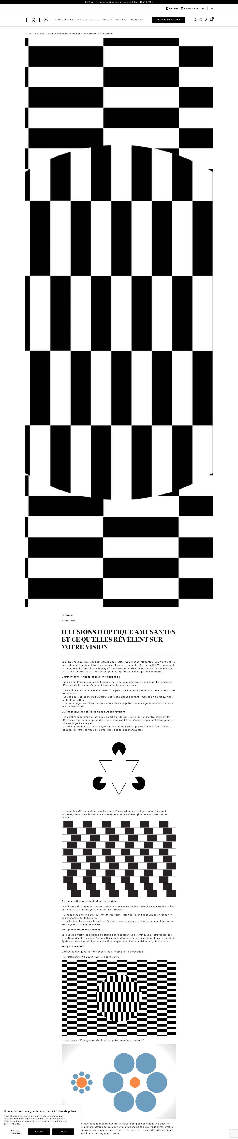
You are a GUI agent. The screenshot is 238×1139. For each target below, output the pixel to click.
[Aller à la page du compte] (206, 19)
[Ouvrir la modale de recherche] (195, 19)
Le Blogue (39, 33)
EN (212, 8)
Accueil (28, 33)
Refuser (63, 1131)
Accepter (39, 1131)
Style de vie (68, 615)
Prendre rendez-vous (168, 19)
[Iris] (36, 19)
